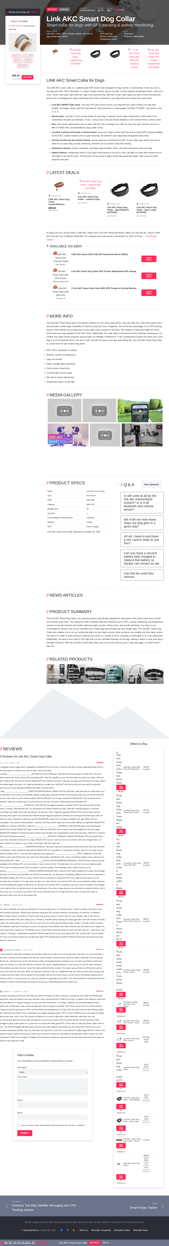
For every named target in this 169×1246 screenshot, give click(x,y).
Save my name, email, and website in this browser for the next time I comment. (53, 1125)
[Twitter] (68, 1230)
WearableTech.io (31, 1230)
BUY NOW (27, 77)
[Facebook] (61, 1230)
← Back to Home (18, 21)
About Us (83, 1230)
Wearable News (140, 1230)
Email (20, 1113)
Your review (22, 1077)
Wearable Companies (101, 1230)
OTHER (11, 26)
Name (20, 1100)
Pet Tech (19, 26)
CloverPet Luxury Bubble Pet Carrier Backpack (113, 675)
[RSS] (74, 1230)
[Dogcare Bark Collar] (154, 666)
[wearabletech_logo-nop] (22, 13)
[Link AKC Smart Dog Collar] (23, 35)
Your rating (22, 1067)
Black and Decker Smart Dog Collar (95, 678)
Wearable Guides (122, 1230)
